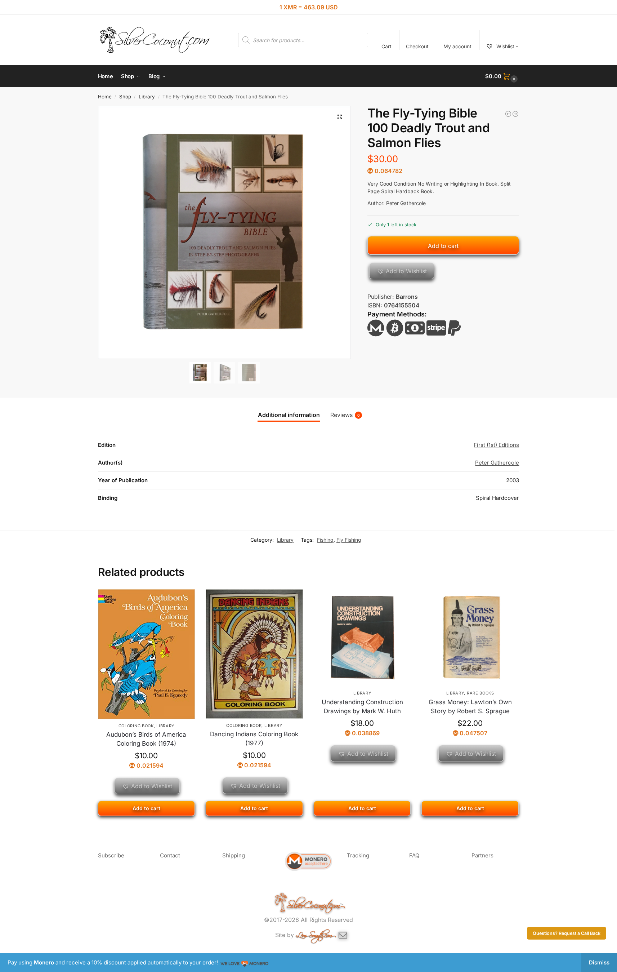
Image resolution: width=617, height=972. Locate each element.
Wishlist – (506, 46)
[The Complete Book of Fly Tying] (515, 113)
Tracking (358, 855)
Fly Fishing (348, 540)
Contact (170, 855)
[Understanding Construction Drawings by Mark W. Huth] (362, 638)
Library (147, 96)
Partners (482, 855)
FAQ (414, 855)
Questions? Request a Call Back (566, 933)
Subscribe (111, 855)
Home (105, 96)
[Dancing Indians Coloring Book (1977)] (254, 654)
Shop (125, 96)
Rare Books (480, 693)
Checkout (417, 46)
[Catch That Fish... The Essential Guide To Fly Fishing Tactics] (508, 113)
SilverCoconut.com (313, 903)
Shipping (233, 855)
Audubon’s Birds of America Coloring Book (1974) (146, 739)
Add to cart (443, 245)
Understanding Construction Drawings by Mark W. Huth (362, 706)
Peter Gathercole (497, 462)
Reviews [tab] (345, 414)
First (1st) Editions (496, 444)
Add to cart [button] (146, 808)
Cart (386, 46)
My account (457, 46)
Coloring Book (136, 725)
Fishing (325, 540)
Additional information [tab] (289, 414)
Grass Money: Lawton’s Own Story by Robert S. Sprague (470, 706)
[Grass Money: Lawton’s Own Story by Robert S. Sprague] (470, 638)
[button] (502, 76)
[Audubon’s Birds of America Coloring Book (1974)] (146, 654)
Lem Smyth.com (314, 933)
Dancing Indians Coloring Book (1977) (254, 739)
